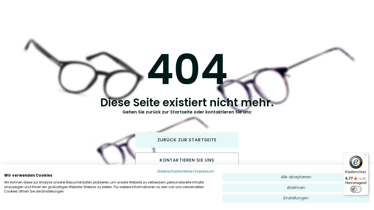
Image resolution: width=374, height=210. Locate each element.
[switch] (355, 189)
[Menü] (365, 156)
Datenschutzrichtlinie (174, 171)
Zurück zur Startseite (187, 140)
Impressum (204, 171)
